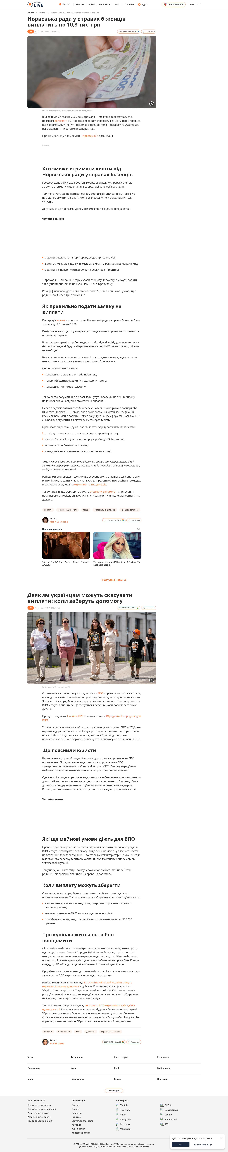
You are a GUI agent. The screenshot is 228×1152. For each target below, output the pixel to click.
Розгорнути (114, 1090)
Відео (144, 4)
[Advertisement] (90, 153)
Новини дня (77, 1079)
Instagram (125, 1119)
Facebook (125, 1124)
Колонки (129, 4)
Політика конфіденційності (41, 1109)
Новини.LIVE (75, 716)
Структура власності (82, 1120)
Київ (73, 1068)
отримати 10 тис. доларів (90, 484)
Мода (30, 1079)
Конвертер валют (81, 1132)
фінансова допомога (67, 510)
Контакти (77, 1113)
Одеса (117, 1079)
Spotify (168, 1114)
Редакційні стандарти (38, 1116)
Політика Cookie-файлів (39, 1120)
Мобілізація (163, 1068)
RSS (166, 1124)
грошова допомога (130, 510)
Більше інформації (203, 1144)
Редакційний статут (37, 1113)
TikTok (168, 1105)
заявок (61, 320)
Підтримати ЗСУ (175, 4)
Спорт (117, 4)
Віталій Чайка (57, 1043)
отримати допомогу (102, 491)
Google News (171, 1109)
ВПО (100, 693)
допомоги (60, 121)
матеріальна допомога (105, 510)
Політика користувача (39, 1105)
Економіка (104, 4)
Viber (123, 1114)
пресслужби (90, 136)
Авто (30, 1057)
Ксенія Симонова (59, 521)
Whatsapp (125, 1128)
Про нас (76, 1105)
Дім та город (121, 1057)
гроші (85, 510)
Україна (66, 4)
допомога (90, 1031)
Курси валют (78, 1128)
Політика (162, 1079)
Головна (30, 12)
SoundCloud (171, 1119)
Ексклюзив (33, 1068)
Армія (91, 4)
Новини (80, 4)
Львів (117, 1068)
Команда (76, 1124)
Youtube (124, 1105)
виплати (48, 510)
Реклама (76, 1116)
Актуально (77, 1057)
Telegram (125, 1109)
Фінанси (42, 12)
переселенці (64, 1031)
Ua (191, 4)
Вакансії (76, 1109)
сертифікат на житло (110, 1031)
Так (181, 1144)
